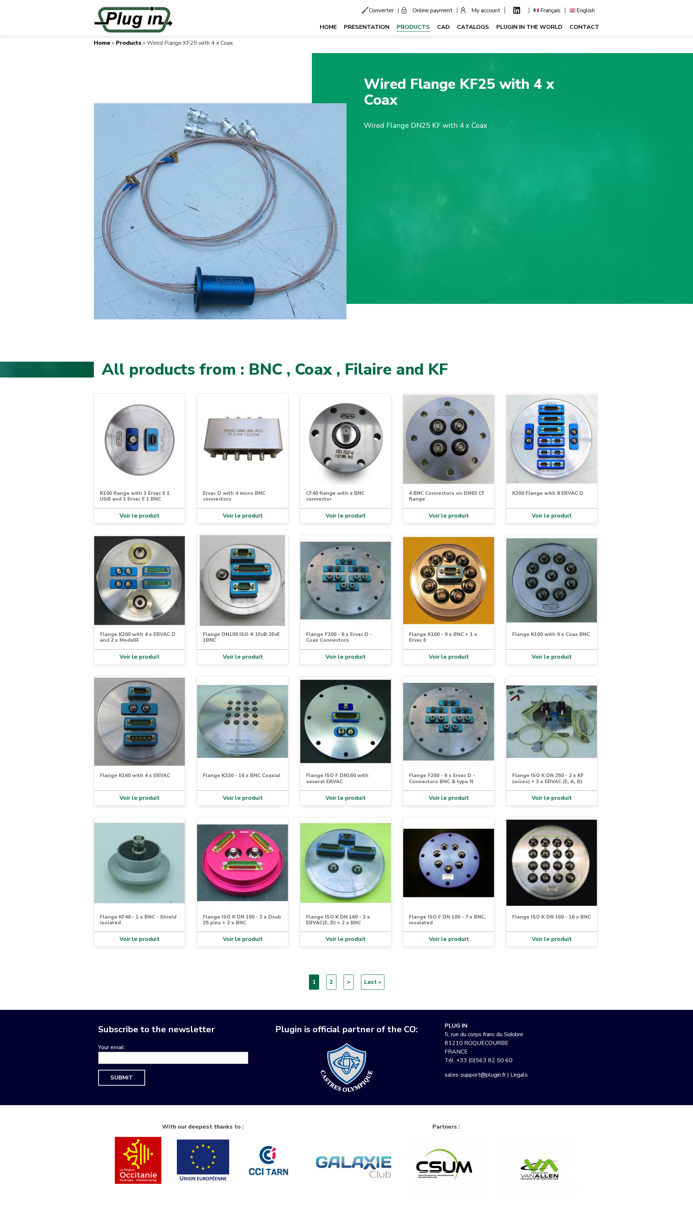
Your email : (112, 1047)
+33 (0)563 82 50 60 (484, 1060)
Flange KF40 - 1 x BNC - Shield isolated (138, 919)
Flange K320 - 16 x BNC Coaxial (241, 775)
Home (328, 27)
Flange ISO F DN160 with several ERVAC (337, 778)
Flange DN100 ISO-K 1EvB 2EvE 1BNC (241, 637)
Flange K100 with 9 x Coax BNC (551, 634)
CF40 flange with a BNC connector (335, 496)
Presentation (366, 27)
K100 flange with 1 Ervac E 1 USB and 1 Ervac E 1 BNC (135, 496)
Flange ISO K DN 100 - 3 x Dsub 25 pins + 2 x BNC (242, 919)
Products (413, 27)
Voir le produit (139, 516)
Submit (121, 1078)
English (585, 10)
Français (550, 10)
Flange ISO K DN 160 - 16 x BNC (551, 916)
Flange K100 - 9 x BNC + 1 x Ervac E (443, 637)
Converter (381, 10)
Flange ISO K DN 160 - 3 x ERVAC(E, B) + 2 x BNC (338, 919)
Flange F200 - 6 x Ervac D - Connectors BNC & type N (442, 778)
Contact (584, 27)
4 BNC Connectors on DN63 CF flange (447, 496)
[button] (220, 211)
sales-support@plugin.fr (475, 1075)
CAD (443, 27)
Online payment (433, 10)
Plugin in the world (529, 27)
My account (485, 10)
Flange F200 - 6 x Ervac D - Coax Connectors (339, 637)
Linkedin (516, 10)
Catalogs (473, 27)
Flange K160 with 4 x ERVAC (135, 775)
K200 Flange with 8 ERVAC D (547, 493)
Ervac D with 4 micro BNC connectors (234, 496)
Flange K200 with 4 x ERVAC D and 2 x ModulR (137, 637)
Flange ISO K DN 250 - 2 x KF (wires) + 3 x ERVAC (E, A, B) (548, 778)
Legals (519, 1075)
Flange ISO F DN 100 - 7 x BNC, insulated (447, 919)
